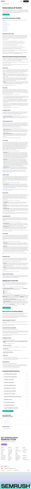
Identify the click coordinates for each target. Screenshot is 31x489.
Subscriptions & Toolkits (6, 428)
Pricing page (14, 85)
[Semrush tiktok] (4, 466)
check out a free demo (6, 117)
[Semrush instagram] (3, 466)
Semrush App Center (14, 10)
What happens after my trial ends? (9, 382)
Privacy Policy (3, 470)
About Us (17, 449)
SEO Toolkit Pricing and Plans (15, 107)
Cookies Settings (16, 470)
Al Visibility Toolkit (13, 115)
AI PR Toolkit (13, 241)
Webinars (24, 458)
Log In (21, 1)
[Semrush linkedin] (1, 466)
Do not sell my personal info (17, 458)
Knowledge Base (5, 3)
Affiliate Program (3, 459)
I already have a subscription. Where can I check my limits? (12, 396)
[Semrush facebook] (7, 466)
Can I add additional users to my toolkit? (10, 388)
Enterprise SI (10, 453)
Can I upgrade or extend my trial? (9, 379)
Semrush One (6, 36)
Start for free (26, 1)
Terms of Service (9, 470)
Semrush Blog (25, 457)
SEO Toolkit (4, 22)
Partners (17, 454)
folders (17, 304)
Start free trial (4, 444)
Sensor (9, 460)
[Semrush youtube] (6, 466)
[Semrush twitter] (9, 466)
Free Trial (2, 454)
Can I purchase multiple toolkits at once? (10, 385)
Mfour (9, 455)
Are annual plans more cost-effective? (9, 393)
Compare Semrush (3, 455)
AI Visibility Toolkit (5, 23)
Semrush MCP (10, 449)
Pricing (2, 453)
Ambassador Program (26, 459)
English (28, 470)
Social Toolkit (5, 28)
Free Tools (9, 459)
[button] (8, 422)
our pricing (7, 59)
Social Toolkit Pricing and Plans (19, 213)
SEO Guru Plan (5, 99)
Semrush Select (18, 455)
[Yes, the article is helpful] (5, 422)
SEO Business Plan (6, 103)
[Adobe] (2, 468)
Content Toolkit (5, 27)
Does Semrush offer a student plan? (9, 402)
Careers (17, 453)
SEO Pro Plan (5, 96)
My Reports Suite (14, 271)
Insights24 (9, 454)
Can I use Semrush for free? (8, 399)
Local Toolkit (5, 26)
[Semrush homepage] (3, 1)
